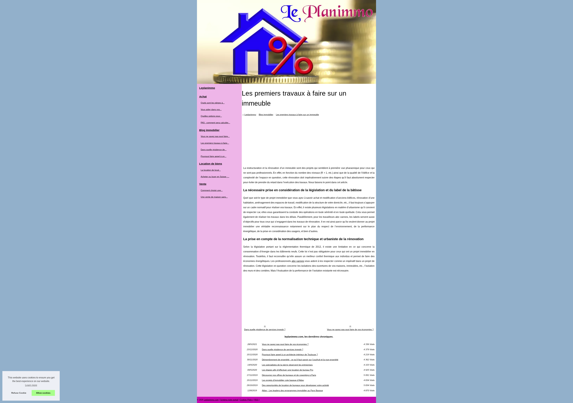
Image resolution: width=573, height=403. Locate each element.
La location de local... (211, 170)
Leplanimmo (250, 114)
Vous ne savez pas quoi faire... (215, 136)
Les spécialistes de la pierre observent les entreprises (287, 365)
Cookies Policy (246, 400)
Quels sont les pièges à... (213, 103)
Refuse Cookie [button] (18, 393)
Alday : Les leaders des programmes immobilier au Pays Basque (292, 390)
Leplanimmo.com (211, 400)
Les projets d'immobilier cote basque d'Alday (283, 380)
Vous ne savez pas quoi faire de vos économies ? (350, 329)
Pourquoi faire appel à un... (213, 156)
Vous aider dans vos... (211, 109)
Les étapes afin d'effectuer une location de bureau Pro (287, 370)
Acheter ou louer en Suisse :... (215, 176)
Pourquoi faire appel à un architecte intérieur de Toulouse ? (290, 354)
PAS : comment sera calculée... (215, 122)
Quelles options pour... (211, 116)
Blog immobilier (266, 114)
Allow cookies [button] (43, 393)
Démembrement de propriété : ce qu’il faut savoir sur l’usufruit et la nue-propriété (300, 360)
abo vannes (298, 261)
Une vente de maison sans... (214, 197)
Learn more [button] (31, 385)
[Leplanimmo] (286, 42)
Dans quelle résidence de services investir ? (264, 329)
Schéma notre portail (229, 400)
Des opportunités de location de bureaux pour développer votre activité (295, 385)
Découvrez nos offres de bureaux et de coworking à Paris (289, 375)
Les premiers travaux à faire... (215, 143)
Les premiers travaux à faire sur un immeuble (297, 114)
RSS (256, 400)
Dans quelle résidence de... (214, 149)
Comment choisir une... (212, 190)
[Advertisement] (309, 139)
